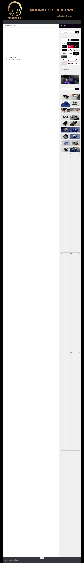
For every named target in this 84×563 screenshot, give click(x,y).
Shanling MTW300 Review (10, 57)
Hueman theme (16, 560)
